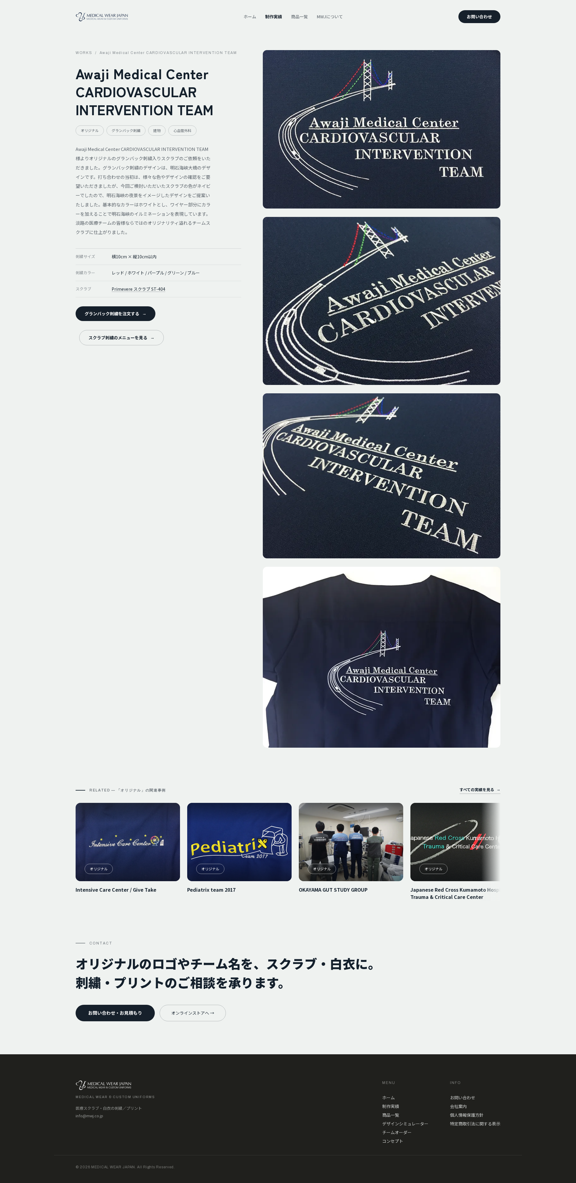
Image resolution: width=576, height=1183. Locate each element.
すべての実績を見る (480, 789)
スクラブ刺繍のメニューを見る (121, 338)
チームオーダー (397, 1132)
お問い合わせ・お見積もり (115, 1013)
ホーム (250, 17)
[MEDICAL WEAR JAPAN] (102, 17)
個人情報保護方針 (467, 1115)
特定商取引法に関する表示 (475, 1123)
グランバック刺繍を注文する (115, 314)
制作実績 (273, 17)
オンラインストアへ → (192, 1013)
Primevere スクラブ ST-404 (138, 289)
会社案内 (458, 1106)
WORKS (84, 53)
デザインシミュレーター (405, 1123)
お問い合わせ (479, 17)
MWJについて (330, 17)
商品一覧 (299, 17)
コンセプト (392, 1141)
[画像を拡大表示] (381, 129)
